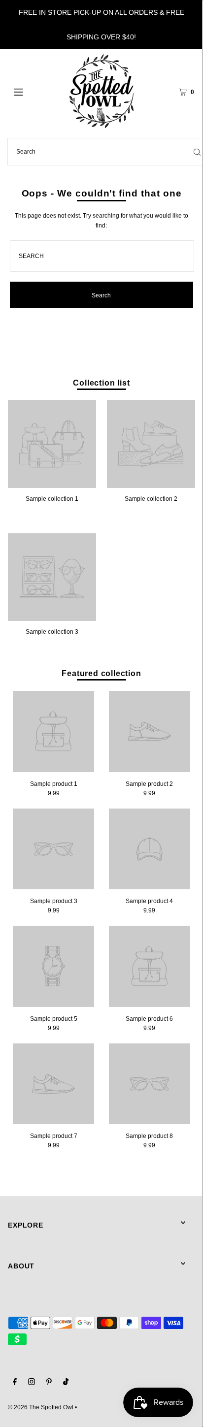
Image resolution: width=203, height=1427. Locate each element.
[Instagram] (31, 1383)
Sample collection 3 (52, 631)
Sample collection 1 (52, 498)
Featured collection (101, 673)
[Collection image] (52, 484)
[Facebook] (15, 1383)
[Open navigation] (32, 91)
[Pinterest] (49, 1383)
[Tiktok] (65, 1383)
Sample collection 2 (151, 498)
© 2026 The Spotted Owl (40, 1407)
